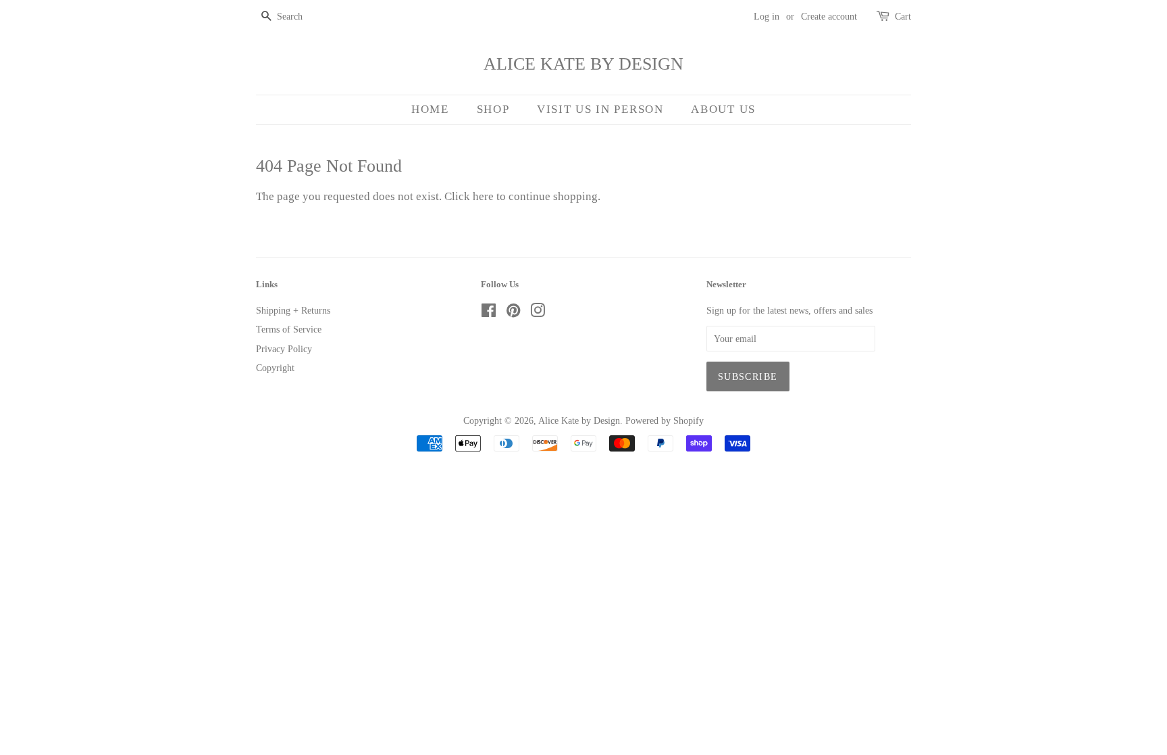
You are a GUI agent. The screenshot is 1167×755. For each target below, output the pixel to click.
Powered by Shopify (664, 420)
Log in (766, 16)
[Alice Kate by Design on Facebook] (488, 313)
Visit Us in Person (600, 109)
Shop (493, 109)
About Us (723, 109)
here (483, 196)
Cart (903, 16)
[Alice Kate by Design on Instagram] (537, 313)
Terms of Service (288, 329)
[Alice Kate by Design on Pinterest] (513, 313)
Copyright (275, 367)
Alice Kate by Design (583, 64)
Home (430, 109)
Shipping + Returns (293, 310)
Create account (829, 16)
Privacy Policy (284, 348)
